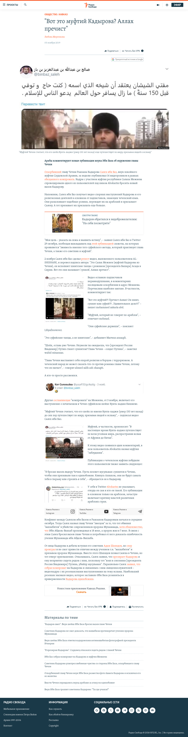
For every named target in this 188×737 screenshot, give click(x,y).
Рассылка (54, 720)
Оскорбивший (53, 172)
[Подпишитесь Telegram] (124, 710)
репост (85, 259)
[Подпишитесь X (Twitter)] (111, 710)
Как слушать (55, 709)
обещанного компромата (59, 179)
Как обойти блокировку (61, 715)
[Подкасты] (145, 710)
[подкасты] (167, 5)
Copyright (54, 726)
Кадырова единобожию (79, 579)
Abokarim (113, 487)
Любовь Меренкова (55, 37)
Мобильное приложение (16, 709)
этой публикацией (103, 244)
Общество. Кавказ (56, 14)
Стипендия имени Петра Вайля (20, 715)
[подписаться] (152, 710)
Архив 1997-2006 (12, 720)
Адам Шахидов (113, 546)
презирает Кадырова (125, 557)
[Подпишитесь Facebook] (103, 710)
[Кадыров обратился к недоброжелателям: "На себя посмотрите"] (63, 223)
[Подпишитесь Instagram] (131, 710)
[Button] (111, 51)
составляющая (61, 400)
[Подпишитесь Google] (97, 710)
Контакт (8, 726)
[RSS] (138, 710)
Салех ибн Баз (108, 172)
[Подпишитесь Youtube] (117, 710)
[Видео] (158, 5)
